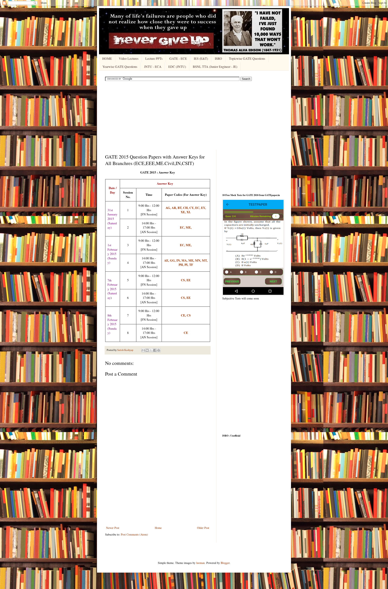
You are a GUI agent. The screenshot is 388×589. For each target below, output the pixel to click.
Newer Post (112, 528)
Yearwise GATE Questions (119, 66)
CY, (192, 208)
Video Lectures (128, 58)
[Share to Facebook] (155, 350)
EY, (203, 208)
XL (189, 212)
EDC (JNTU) (177, 66)
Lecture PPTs (153, 58)
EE (189, 297)
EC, (198, 208)
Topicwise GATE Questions (247, 58)
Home (158, 528)
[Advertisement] (194, 115)
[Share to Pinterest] (159, 350)
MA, (184, 260)
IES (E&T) (201, 58)
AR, (175, 208)
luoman (200, 563)
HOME (107, 58)
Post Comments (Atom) (134, 534)
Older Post (203, 528)
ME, (189, 227)
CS (189, 315)
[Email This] (143, 350)
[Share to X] (151, 350)
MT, (205, 260)
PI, (187, 264)
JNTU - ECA (152, 66)
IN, (178, 260)
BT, (180, 208)
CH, (186, 208)
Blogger (225, 563)
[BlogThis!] (147, 350)
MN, (198, 260)
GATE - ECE (178, 58)
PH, (182, 264)
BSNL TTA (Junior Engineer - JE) (215, 66)
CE (186, 332)
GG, (173, 260)
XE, (184, 212)
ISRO (218, 58)
